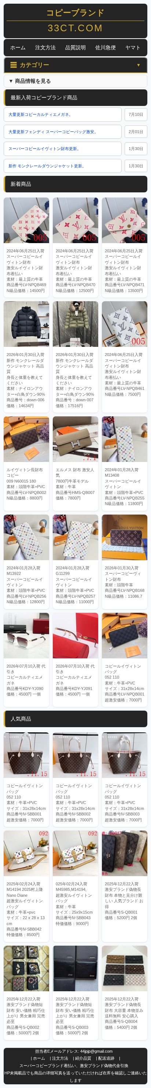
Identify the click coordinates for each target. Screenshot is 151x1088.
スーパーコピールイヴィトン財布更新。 (44, 148)
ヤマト (133, 47)
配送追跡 (106, 1058)
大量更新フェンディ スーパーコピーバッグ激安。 (53, 131)
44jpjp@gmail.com (96, 1051)
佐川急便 (105, 47)
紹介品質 (83, 1058)
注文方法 (45, 47)
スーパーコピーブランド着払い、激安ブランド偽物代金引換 (73, 1065)
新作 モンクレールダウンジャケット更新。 (47, 166)
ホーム (18, 47)
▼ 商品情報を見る (29, 81)
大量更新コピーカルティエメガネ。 (40, 114)
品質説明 (75, 47)
